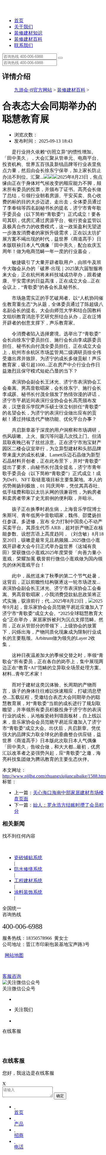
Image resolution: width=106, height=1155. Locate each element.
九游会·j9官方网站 (33, 89)
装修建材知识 (28, 32)
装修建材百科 (28, 39)
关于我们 (23, 26)
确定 (60, 1096)
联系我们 (23, 45)
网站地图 (14, 955)
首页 (19, 20)
